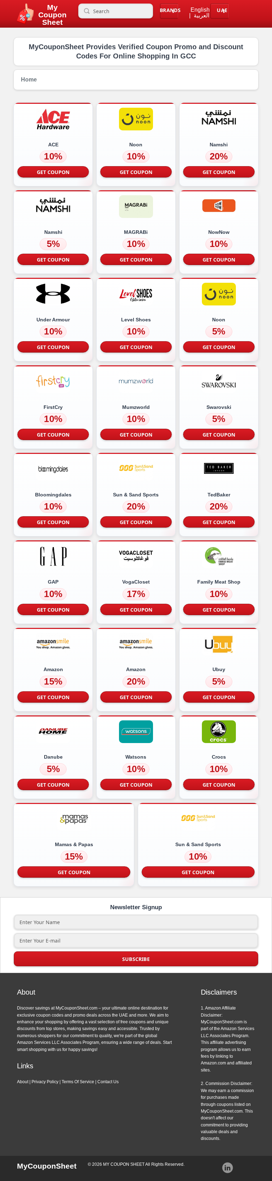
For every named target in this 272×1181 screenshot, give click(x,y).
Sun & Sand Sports (136, 494)
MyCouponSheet (46, 1166)
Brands (170, 10)
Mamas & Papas (74, 844)
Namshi (219, 144)
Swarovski (218, 407)
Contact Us (108, 1081)
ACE (53, 144)
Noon (135, 144)
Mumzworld (136, 407)
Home (29, 80)
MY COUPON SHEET (123, 1164)
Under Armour (53, 319)
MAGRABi (136, 232)
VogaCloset (136, 582)
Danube (53, 757)
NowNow (219, 232)
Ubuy (218, 669)
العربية (201, 15)
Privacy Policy (45, 1081)
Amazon (53, 669)
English (200, 10)
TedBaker (219, 494)
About (22, 1081)
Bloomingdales (53, 494)
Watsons (135, 757)
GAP (53, 582)
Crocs (219, 757)
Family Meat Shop (218, 582)
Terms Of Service (78, 1081)
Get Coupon (53, 172)
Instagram (227, 1168)
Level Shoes (136, 319)
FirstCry (53, 407)
